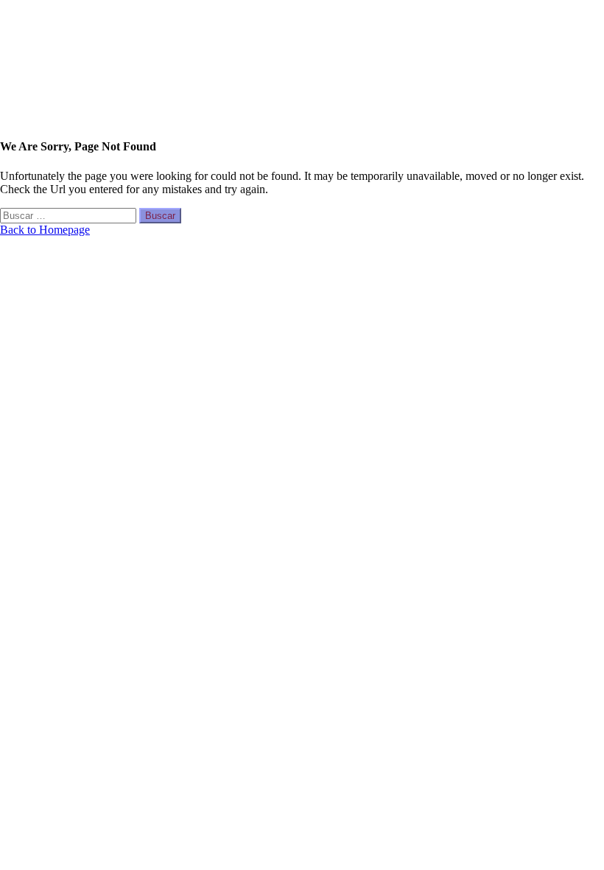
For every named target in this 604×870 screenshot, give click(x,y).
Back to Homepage (45, 229)
